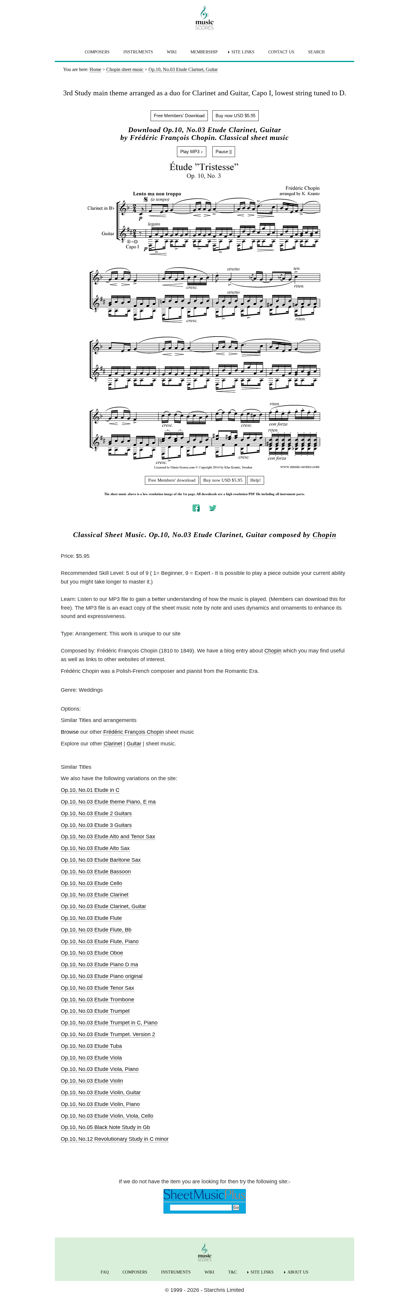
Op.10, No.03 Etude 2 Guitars (96, 813)
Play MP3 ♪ (191, 151)
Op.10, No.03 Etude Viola (91, 1058)
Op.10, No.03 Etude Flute (91, 918)
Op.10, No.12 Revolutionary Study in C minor (115, 1139)
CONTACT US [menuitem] (281, 52)
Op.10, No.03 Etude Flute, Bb (96, 930)
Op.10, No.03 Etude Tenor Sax (97, 988)
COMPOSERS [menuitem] (97, 52)
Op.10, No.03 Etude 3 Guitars (96, 825)
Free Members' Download (179, 115)
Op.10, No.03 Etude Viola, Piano (100, 1069)
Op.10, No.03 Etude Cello (91, 883)
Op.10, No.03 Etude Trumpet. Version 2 (108, 1034)
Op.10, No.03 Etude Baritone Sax (101, 860)
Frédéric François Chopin (133, 732)
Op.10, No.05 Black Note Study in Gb (105, 1127)
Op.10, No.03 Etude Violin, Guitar (101, 1092)
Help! (255, 480)
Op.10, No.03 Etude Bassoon (96, 872)
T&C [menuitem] (232, 1272)
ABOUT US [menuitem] (297, 1272)
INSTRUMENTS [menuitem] (138, 52)
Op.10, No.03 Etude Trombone (97, 1000)
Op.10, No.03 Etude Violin (92, 1081)
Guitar (134, 744)
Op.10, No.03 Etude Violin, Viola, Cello (107, 1116)
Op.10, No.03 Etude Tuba (91, 1046)
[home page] (204, 18)
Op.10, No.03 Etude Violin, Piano (100, 1104)
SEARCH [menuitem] (316, 52)
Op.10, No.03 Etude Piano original (102, 976)
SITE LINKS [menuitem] (243, 52)
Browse (70, 732)
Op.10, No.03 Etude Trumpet (95, 1011)
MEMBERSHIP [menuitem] (204, 52)
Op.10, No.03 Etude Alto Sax (95, 848)
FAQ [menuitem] (105, 1272)
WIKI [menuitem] (172, 52)
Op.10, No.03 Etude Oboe (92, 953)
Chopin (324, 535)
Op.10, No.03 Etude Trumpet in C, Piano (109, 1023)
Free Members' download (172, 480)
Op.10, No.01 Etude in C (90, 790)
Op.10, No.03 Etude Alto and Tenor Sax (108, 837)
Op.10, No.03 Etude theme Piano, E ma (108, 802)
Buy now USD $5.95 (235, 115)
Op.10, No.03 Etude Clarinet (94, 895)
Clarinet (113, 744)
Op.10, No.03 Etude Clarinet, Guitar (103, 906)
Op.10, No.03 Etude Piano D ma (99, 965)
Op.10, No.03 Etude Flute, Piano (100, 941)
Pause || (224, 151)
